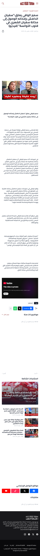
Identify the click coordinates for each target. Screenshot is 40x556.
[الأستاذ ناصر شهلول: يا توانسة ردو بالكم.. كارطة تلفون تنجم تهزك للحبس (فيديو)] (31, 412)
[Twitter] (19, 308)
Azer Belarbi (23, 550)
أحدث (35, 373)
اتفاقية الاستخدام (20, 545)
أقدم (4, 373)
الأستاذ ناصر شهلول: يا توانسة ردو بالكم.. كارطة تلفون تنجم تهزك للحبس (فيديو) (13, 411)
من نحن (6, 545)
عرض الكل (6, 314)
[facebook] (34, 491)
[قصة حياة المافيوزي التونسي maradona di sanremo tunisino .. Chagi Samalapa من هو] (31, 433)
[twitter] (24, 491)
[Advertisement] (20, 55)
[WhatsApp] (15, 308)
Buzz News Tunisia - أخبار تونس (12, 548)
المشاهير (25, 11)
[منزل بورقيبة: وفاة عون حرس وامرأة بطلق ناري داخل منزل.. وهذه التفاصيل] (31, 422)
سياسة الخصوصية (31, 545)
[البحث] (3, 3)
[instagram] (25, 534)
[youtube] (6, 491)
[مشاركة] (4, 31)
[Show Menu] (37, 3)
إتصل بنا (12, 545)
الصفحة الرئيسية (33, 11)
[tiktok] (15, 491)
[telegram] (29, 534)
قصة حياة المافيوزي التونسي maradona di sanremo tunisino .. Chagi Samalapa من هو (12, 432)
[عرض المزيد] (11, 308)
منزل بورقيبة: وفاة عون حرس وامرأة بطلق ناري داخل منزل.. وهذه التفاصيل (13, 421)
